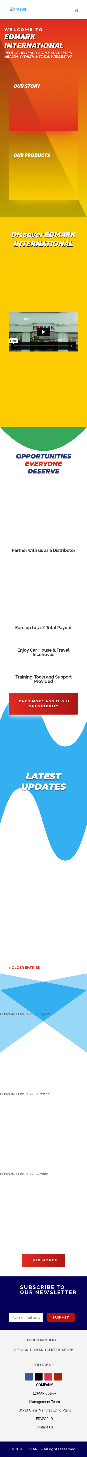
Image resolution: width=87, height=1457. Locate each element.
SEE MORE (43, 1260)
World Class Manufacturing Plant (44, 1410)
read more (23, 869)
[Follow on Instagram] (48, 1377)
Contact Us (44, 1427)
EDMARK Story (44, 1393)
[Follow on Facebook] (29, 1377)
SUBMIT (60, 1317)
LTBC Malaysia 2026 (32, 823)
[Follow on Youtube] (58, 1377)
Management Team (44, 1402)
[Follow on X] (39, 1377)
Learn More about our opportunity (43, 703)
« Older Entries (24, 967)
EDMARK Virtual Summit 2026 (41, 902)
